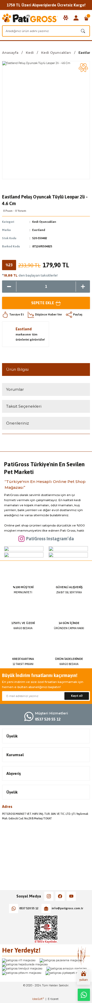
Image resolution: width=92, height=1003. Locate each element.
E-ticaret (53, 999)
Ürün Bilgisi (17, 369)
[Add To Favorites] (83, 67)
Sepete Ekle (42, 303)
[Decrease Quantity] (9, 286)
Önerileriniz (17, 423)
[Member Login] (76, 17)
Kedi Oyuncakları (44, 222)
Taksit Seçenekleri (23, 406)
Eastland (38, 230)
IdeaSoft (38, 999)
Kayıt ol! (77, 696)
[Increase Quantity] (83, 286)
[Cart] (86, 17)
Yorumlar (15, 389)
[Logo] (30, 18)
